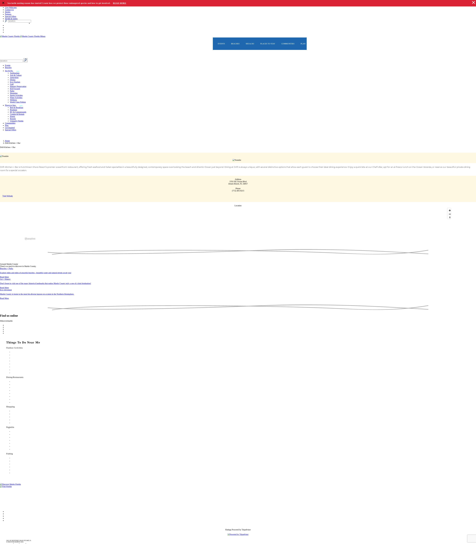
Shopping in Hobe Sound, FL (19, 414)
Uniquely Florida (16, 121)
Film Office (4, 492)
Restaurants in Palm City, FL (19, 399)
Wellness (13, 100)
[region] (238, 224)
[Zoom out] (449, 213)
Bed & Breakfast (16, 107)
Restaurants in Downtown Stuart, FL (21, 384)
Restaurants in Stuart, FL (18, 381)
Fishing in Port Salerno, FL (19, 473)
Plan (303, 44)
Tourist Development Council (11, 489)
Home (7, 141)
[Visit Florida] (238, 486)
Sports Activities (16, 95)
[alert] (238, 3)
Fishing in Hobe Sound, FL (19, 461)
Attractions (14, 77)
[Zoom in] (449, 210)
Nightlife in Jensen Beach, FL (19, 443)
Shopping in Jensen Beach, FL (20, 417)
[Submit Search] (25, 60)
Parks (12, 91)
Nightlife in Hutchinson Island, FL (21, 437)
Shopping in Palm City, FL (18, 420)
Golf (12, 84)
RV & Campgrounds (18, 112)
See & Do (250, 44)
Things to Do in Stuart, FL (18, 352)
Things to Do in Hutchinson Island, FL (22, 358)
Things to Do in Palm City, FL (19, 367)
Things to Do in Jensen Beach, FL (20, 364)
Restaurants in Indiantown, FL (19, 393)
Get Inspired (10, 128)
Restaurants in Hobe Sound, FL (20, 387)
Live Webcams (11, 7)
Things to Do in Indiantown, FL (20, 361)
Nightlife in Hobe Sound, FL (19, 434)
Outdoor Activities (14, 348)
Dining (12, 80)
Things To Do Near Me (23, 342)
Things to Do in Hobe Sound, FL (20, 355)
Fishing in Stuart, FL (17, 458)
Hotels (12, 116)
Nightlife (10, 427)
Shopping (13, 93)
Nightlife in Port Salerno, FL (19, 449)
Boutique (13, 110)
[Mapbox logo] (30, 238)
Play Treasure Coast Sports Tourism (21, 373)
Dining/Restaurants (14, 377)
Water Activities (16, 98)
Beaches (235, 44)
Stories (7, 12)
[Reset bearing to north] (449, 217)
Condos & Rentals (17, 114)
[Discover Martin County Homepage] (238, 57)
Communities (287, 44)
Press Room (4, 496)
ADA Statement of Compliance (12, 506)
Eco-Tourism (15, 82)
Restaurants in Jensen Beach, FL (20, 396)
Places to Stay (267, 44)
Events (221, 44)
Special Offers (10, 16)
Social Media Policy (8, 503)
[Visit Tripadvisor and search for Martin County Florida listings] (238, 534)
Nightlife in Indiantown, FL (19, 440)
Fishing (9, 454)
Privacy (3, 499)
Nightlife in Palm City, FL (18, 446)
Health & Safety (11, 19)
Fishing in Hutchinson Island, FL (20, 464)
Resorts (13, 119)
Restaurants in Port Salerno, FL (20, 402)
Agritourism (14, 73)
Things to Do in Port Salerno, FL (20, 370)
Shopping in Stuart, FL (17, 411)
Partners (8, 14)
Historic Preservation (18, 86)
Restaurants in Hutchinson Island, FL (21, 390)
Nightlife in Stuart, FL (17, 431)
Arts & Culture (16, 75)
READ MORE (119, 3)
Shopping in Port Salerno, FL (19, 423)
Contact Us (9, 10)
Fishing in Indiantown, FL (18, 467)
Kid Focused (15, 89)
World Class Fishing (18, 102)
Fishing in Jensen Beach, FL (19, 470)
